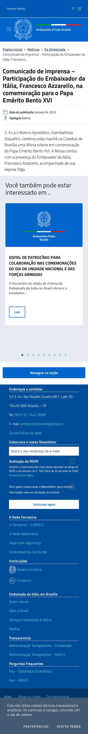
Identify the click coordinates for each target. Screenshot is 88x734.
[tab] (22, 355)
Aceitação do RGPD (23, 461)
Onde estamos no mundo (28, 552)
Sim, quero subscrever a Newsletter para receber (41, 486)
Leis (19, 311)
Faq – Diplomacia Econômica (30, 671)
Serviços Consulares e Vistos (30, 619)
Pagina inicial (12, 49)
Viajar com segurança (25, 543)
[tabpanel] (44, 277)
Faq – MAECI (18, 680)
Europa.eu (23, 580)
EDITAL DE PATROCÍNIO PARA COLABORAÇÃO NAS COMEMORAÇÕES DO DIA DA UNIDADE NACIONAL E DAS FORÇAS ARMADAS (42, 266)
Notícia (14, 629)
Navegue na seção (44, 372)
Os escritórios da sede (25, 433)
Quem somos (19, 601)
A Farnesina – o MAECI (26, 524)
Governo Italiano (29, 569)
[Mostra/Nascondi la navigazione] (9, 29)
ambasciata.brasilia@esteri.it (42, 424)
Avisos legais (25, 475)
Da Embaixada (54, 49)
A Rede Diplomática (23, 533)
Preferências (36, 726)
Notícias (33, 49)
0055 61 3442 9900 (30, 414)
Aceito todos (69, 726)
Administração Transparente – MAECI (37, 654)
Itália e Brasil (18, 610)
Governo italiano (16, 9)
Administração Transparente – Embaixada (40, 645)
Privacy (13, 475)
